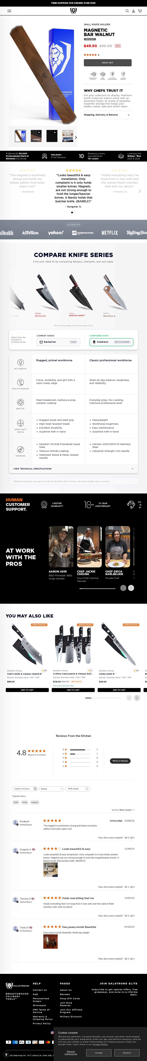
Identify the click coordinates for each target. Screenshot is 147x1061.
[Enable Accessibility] (6, 1054)
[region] (73, 3)
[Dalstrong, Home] (73, 11)
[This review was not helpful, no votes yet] (131, 837)
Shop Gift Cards (70, 998)
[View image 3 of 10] (52, 136)
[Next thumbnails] (76, 137)
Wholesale (39, 1005)
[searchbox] (22, 788)
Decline (127, 1053)
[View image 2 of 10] (36, 136)
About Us (66, 990)
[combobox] (51, 788)
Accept (98, 1053)
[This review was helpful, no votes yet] (126, 837)
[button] (72, 212)
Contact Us (40, 990)
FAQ (35, 994)
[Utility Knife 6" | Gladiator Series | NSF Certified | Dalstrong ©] (119, 657)
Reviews (65, 994)
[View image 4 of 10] (67, 136)
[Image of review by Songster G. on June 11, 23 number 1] (50, 870)
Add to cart (27, 690)
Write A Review (120, 760)
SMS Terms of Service (41, 1011)
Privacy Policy (100, 1044)
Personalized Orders (41, 999)
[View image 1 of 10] (20, 136)
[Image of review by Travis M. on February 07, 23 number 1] (50, 941)
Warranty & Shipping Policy (43, 1018)
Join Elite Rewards (66, 1004)
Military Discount (71, 1016)
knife (16, 802)
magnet (34, 802)
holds (24, 802)
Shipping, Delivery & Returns (101, 114)
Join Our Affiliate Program (71, 1011)
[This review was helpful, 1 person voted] (126, 887)
